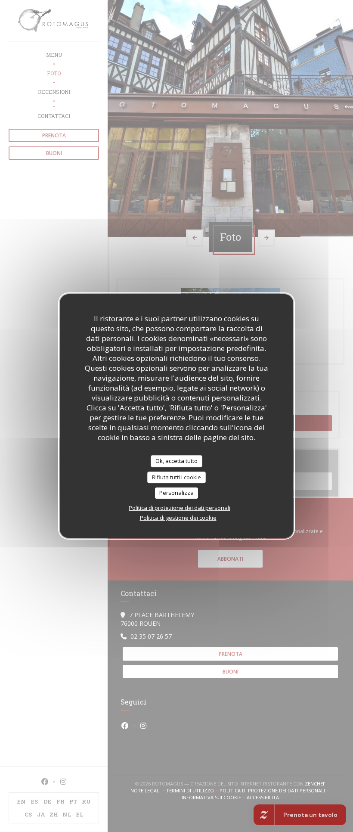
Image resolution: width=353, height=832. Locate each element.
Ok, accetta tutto (176, 461)
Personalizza (176, 493)
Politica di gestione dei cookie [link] (178, 518)
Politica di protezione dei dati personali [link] (179, 508)
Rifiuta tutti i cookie (176, 477)
